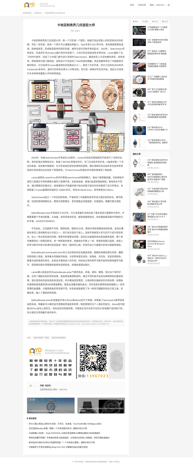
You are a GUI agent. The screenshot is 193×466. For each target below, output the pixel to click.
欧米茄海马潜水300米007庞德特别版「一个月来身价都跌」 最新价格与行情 (62, 442)
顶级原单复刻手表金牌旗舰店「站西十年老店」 (103, 462)
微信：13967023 (157, 5)
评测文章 (142, 5)
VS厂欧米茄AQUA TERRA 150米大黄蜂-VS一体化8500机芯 (157, 129)
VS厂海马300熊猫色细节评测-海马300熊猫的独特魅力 (157, 229)
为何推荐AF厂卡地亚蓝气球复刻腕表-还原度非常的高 (156, 66)
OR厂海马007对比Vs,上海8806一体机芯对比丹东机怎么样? (157, 258)
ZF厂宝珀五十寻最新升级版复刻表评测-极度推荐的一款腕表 (156, 53)
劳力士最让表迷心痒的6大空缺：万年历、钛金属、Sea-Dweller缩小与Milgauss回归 (65, 424)
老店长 (77, 31)
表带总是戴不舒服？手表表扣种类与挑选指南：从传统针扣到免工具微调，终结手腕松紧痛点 (69, 438)
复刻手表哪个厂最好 (41, 338)
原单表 (80, 462)
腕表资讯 (38, 13)
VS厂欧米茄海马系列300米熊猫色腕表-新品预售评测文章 (157, 117)
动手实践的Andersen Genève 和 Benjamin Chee (156, 243)
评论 (156, 21)
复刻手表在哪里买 (59, 338)
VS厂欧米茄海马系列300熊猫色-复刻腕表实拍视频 (157, 162)
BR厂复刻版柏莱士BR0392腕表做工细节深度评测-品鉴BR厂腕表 (157, 176)
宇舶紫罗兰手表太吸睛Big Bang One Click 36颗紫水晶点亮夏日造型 (58, 447)
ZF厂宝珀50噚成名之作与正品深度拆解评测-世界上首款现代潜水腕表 (157, 104)
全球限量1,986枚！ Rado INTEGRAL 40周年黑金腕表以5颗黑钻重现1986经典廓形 (64, 433)
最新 (146, 21)
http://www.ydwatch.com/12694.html (95, 324)
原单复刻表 (27, 13)
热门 (136, 21)
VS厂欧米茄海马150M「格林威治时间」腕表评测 (157, 142)
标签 (166, 21)
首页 (132, 5)
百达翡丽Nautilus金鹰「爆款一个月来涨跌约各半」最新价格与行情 (58, 428)
